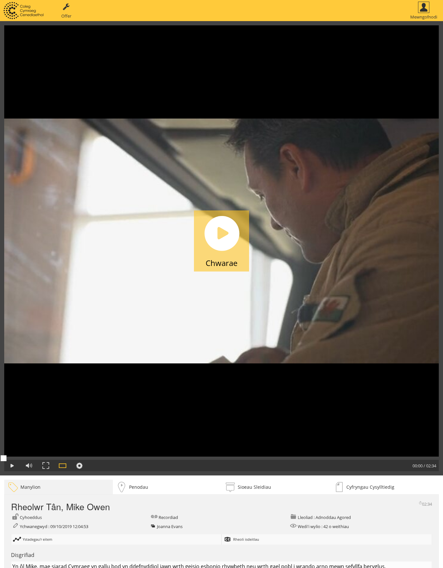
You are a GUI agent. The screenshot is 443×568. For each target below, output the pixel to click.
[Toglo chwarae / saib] (12, 465)
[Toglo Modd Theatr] (62, 465)
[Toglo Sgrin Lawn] (46, 465)
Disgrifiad (22, 555)
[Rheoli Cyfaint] (29, 465)
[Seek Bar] (221, 458)
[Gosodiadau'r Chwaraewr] (79, 465)
